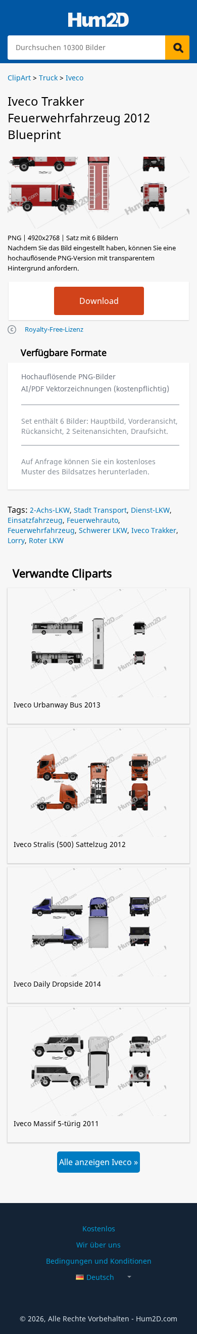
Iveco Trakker (153, 530)
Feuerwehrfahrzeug (41, 530)
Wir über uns (98, 1245)
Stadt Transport (100, 510)
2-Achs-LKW (50, 510)
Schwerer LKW (103, 530)
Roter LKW (46, 540)
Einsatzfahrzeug (35, 520)
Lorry (16, 540)
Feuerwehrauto (92, 520)
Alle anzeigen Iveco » (98, 1162)
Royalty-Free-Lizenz (54, 329)
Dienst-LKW (150, 510)
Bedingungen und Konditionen (99, 1261)
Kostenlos (98, 1228)
